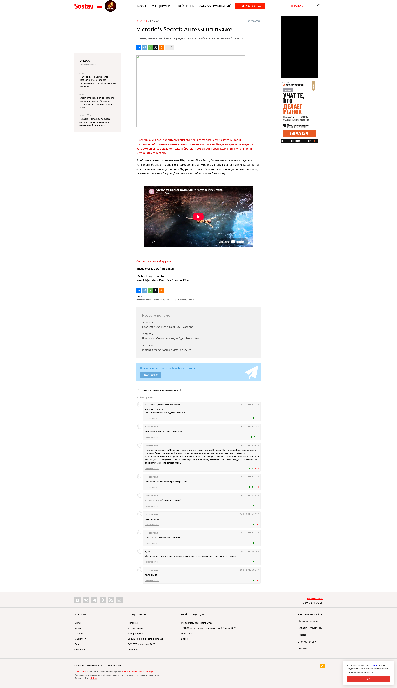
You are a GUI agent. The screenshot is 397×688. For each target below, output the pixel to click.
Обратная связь (113, 666)
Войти (140, 397)
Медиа (78, 628)
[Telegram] (144, 47)
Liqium (93, 678)
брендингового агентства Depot (138, 672)
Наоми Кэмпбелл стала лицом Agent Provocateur (171, 338)
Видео (85, 60)
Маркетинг (80, 639)
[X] (155, 47)
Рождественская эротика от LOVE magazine (167, 327)
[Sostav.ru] (84, 6)
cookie (374, 665)
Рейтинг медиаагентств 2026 (196, 623)
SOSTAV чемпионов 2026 (141, 644)
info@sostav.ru (315, 599)
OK (368, 679)
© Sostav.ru (80, 672)
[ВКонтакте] (138, 47)
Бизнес (78, 644)
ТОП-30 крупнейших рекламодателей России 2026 (208, 628)
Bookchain (133, 649)
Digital (77, 623)
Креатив (78, 633)
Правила (149, 397)
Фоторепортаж (136, 633)
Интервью (133, 623)
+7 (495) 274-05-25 (312, 602)
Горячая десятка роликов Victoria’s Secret (166, 350)
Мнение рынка (136, 628)
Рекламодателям (95, 666)
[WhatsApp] (150, 47)
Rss (125, 666)
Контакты (79, 666)
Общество (79, 649)
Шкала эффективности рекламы (145, 639)
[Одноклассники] (161, 47)
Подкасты (186, 633)
